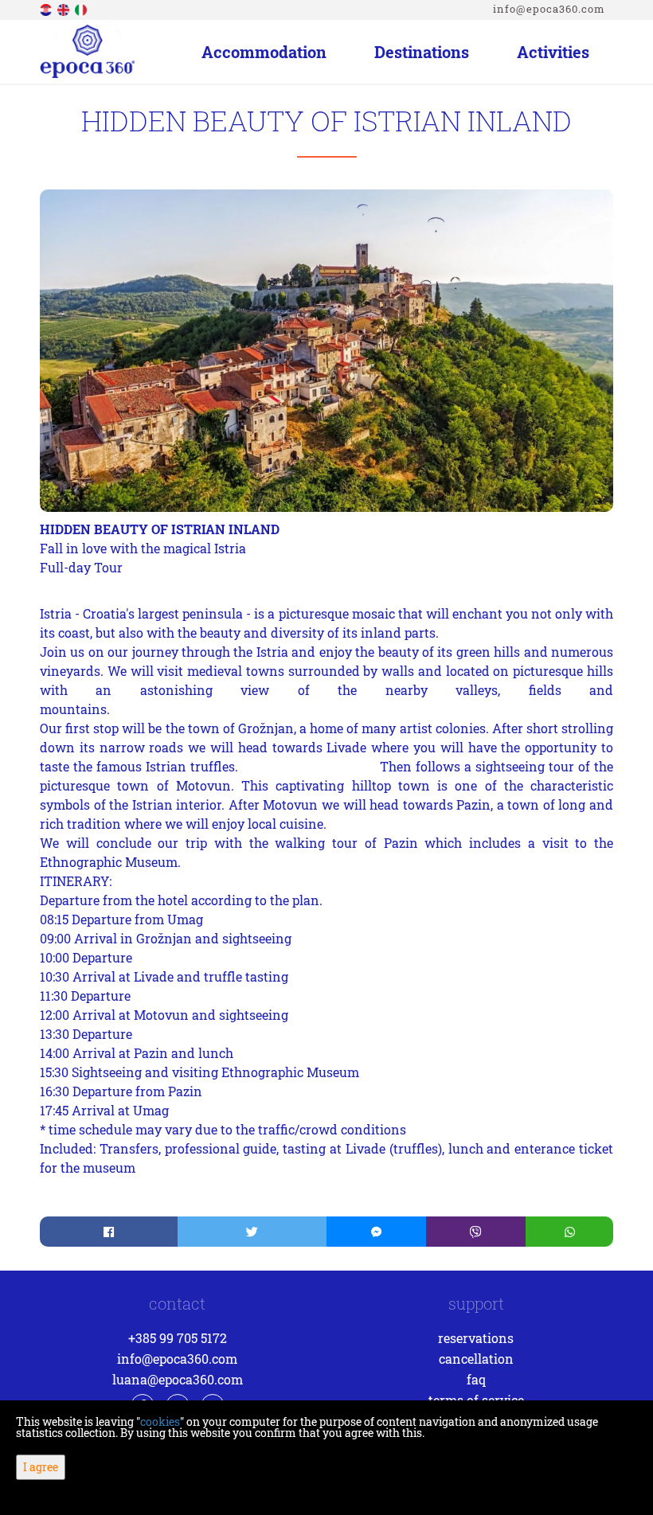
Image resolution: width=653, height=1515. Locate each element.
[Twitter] (252, 1231)
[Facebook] (109, 1231)
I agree (40, 1466)
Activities (553, 51)
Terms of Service (476, 1400)
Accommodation (263, 51)
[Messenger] (376, 1231)
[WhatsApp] (569, 1231)
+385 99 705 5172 (177, 1338)
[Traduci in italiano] (82, 8)
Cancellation (476, 1358)
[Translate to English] (64, 8)
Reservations (476, 1338)
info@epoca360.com (549, 9)
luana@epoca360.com (177, 1379)
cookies (160, 1421)
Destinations (421, 51)
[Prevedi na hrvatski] (47, 8)
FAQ (476, 1379)
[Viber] (476, 1231)
